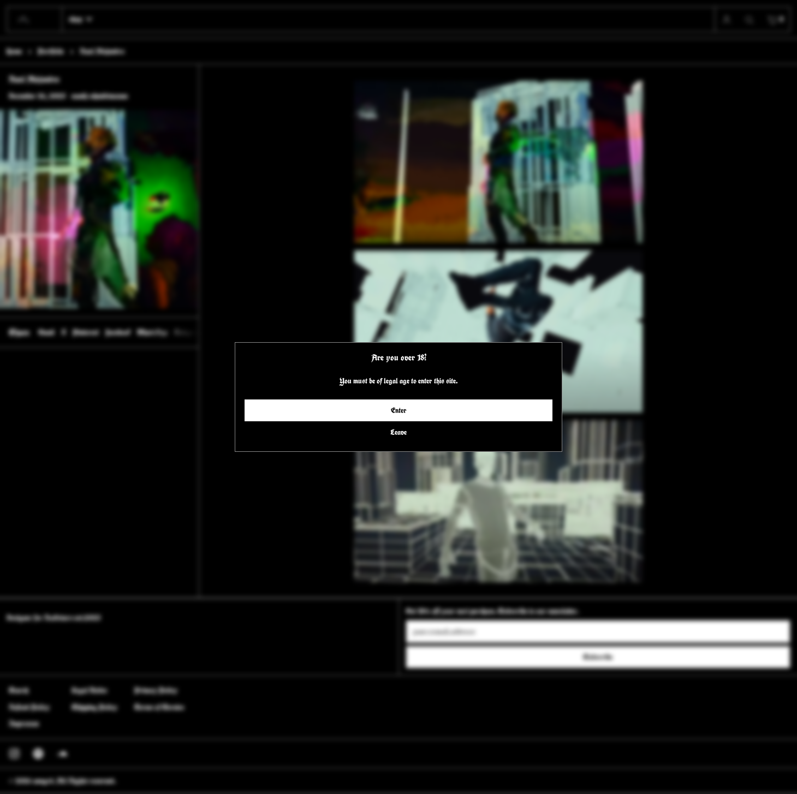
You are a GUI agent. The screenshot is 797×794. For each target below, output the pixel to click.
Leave (398, 432)
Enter (399, 410)
